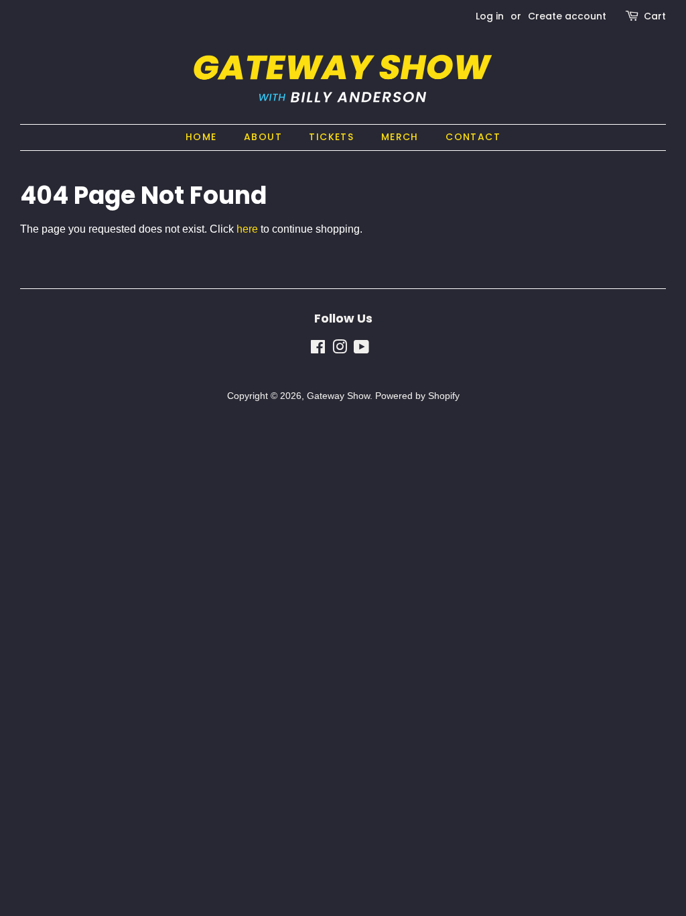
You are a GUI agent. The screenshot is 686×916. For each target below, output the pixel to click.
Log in (490, 16)
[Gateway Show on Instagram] (339, 350)
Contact (472, 137)
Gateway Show (338, 396)
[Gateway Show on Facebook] (318, 350)
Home (201, 137)
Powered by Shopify (417, 396)
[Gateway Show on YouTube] (361, 350)
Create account (567, 16)
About (263, 137)
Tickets (331, 137)
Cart (655, 16)
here (247, 229)
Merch (400, 137)
